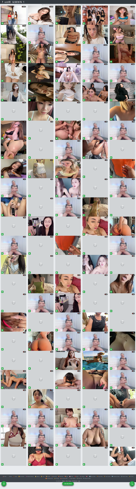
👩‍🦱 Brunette (54, 476)
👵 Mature (37, 476)
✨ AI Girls (131, 476)
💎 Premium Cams (116, 476)
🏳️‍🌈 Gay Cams (100, 476)
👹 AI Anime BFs (64, 478)
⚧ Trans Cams (107, 476)
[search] (132, 483)
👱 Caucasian (21, 476)
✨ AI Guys (56, 478)
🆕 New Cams (92, 476)
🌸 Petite (71, 476)
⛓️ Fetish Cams (124, 476)
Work (67, 481)
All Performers (74, 481)
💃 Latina (15, 476)
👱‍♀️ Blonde (48, 476)
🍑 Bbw (66, 476)
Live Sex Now (68, 483)
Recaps (70, 481)
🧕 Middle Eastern (30, 476)
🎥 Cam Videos (72, 478)
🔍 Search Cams (87, 478)
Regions (63, 481)
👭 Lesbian (82, 476)
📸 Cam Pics (79, 478)
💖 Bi (87, 476)
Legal (79, 481)
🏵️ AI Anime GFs (49, 478)
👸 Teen (42, 476)
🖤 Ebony (10, 476)
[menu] (3, 483)
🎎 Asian (4, 476)
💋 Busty (76, 476)
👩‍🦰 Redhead (60, 476)
